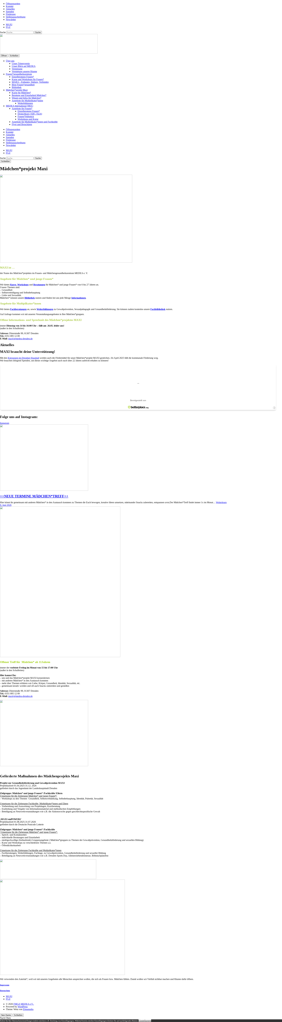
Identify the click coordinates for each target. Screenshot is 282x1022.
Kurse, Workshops (19, 284)
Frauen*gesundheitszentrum (19, 74)
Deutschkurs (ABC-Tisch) (30, 114)
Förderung (11, 14)
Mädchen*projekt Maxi (17, 90)
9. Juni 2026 (5, 505)
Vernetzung (17, 69)
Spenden (10, 11)
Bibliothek (16, 87)
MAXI (9, 24)
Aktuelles (10, 9)
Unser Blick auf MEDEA (24, 66)
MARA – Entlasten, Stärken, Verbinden (30, 82)
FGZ (8, 27)
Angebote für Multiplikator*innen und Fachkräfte (35, 122)
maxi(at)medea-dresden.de (20, 338)
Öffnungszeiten (13, 3)
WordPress (23, 1006)
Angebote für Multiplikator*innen (27, 100)
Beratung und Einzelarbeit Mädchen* (29, 95)
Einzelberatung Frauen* (23, 76)
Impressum (4, 985)
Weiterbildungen (25, 103)
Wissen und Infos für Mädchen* (26, 98)
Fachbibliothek (157, 309)
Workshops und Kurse (28, 119)
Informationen (78, 298)
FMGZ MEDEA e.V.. (24, 1004)
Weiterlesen (221, 502)
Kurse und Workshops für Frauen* (28, 79)
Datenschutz (5, 990)
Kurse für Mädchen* (21, 92)
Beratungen (39, 284)
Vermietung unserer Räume (24, 71)
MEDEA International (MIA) (19, 106)
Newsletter (11, 19)
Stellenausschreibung (15, 17)
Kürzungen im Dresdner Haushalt (23, 358)
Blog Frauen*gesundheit (23, 84)
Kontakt (9, 6)
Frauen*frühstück (26, 116)
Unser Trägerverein (21, 63)
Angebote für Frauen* (22, 108)
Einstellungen (145, 1020)
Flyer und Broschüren (22, 124)
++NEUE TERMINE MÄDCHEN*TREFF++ (34, 496)
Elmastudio (28, 1009)
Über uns (10, 61)
